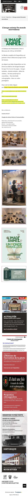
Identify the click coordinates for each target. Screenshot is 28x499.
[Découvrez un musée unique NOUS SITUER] (14, 459)
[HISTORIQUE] (14, 440)
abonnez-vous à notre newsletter (10, 482)
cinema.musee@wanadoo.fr (13, 426)
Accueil (3, 17)
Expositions (9, 17)
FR (15, 1)
